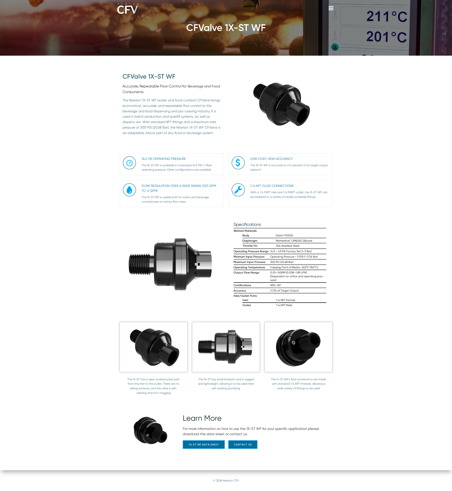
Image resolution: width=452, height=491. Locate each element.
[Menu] (331, 8)
